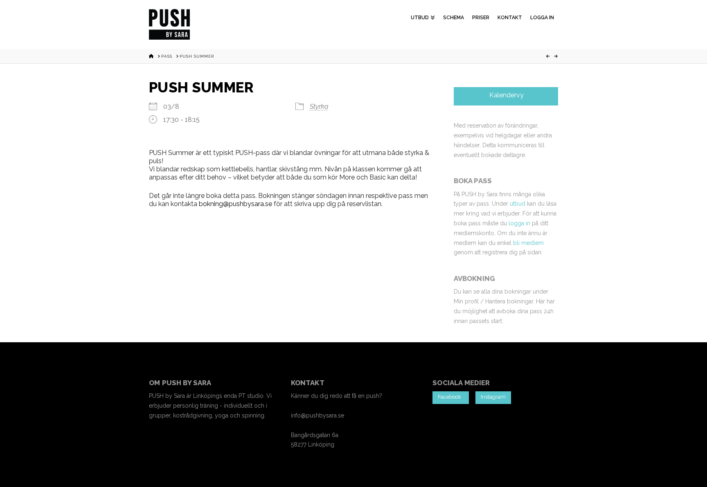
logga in (519, 223)
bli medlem (528, 243)
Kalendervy (506, 95)
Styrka (319, 106)
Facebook (451, 397)
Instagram (493, 397)
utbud (517, 203)
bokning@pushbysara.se (235, 204)
